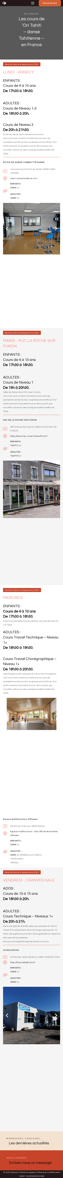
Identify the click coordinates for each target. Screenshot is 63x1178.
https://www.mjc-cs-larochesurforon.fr (29, 436)
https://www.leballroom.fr (22, 962)
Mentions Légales (27, 1172)
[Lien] (4, 3)
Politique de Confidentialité (48, 1172)
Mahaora (15, 1172)
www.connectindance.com (23, 178)
